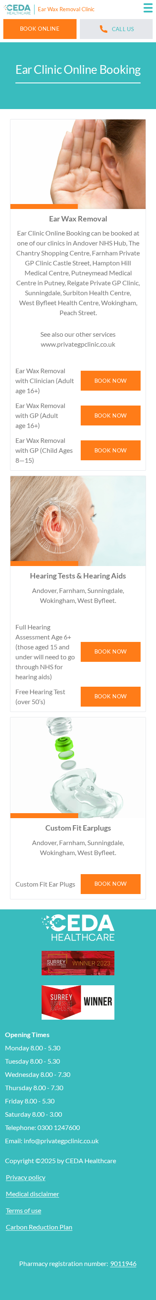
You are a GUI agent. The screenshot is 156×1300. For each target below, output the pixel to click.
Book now (110, 380)
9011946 (123, 1263)
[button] (148, 9)
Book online (40, 28)
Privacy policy (25, 1177)
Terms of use (23, 1210)
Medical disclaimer (32, 1194)
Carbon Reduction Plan (39, 1227)
